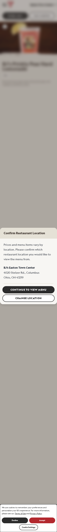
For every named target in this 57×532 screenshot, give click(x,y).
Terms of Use (20, 513)
